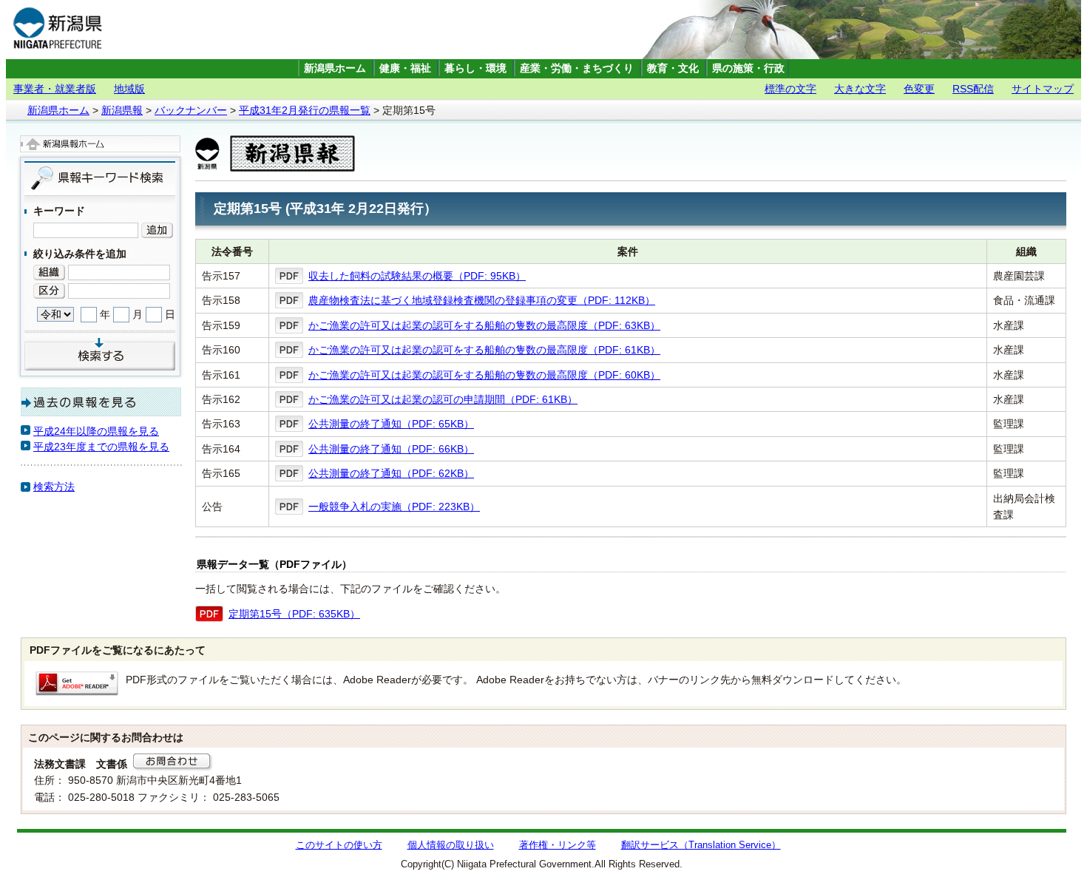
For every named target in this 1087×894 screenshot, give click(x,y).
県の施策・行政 (748, 68)
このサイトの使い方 (339, 845)
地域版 (129, 89)
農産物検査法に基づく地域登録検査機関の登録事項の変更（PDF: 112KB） (481, 300)
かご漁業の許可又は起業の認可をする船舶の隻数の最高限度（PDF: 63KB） (484, 325)
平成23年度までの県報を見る (101, 447)
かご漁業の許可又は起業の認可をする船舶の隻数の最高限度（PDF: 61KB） (484, 350)
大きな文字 (860, 89)
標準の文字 (790, 89)
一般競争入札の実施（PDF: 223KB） (394, 506)
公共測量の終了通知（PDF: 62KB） (391, 473)
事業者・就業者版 (54, 89)
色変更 (919, 89)
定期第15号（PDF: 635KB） (294, 614)
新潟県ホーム (335, 68)
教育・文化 (673, 68)
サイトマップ (1043, 89)
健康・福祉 (405, 68)
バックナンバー (191, 110)
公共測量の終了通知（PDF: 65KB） (391, 424)
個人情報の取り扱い (450, 845)
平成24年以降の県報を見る (96, 431)
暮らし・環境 (475, 68)
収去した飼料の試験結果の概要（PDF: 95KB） (417, 276)
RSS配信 (973, 89)
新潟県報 (122, 110)
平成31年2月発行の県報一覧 (304, 110)
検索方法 (54, 486)
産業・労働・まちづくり (577, 68)
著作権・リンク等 (557, 845)
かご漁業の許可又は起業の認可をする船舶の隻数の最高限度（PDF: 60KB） (484, 375)
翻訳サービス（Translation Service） (701, 845)
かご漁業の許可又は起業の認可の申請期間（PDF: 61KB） (443, 399)
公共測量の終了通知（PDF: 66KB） (391, 449)
